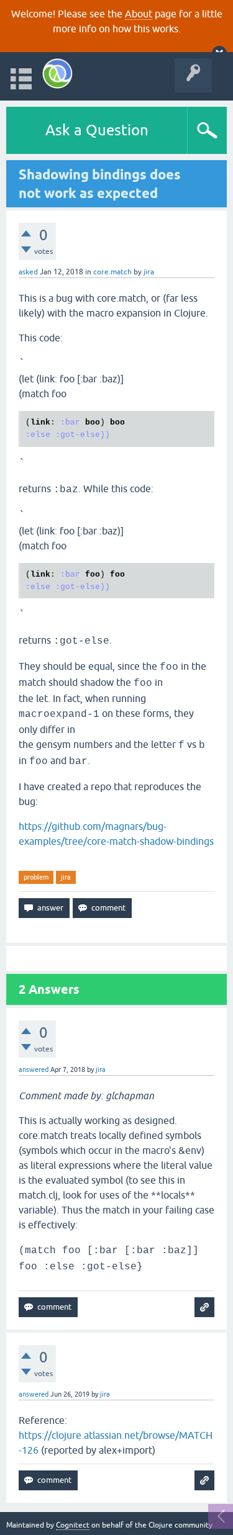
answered (33, 1069)
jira (66, 877)
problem (36, 877)
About (138, 13)
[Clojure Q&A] (57, 73)
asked (28, 272)
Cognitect (72, 1525)
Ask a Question (96, 130)
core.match (112, 272)
